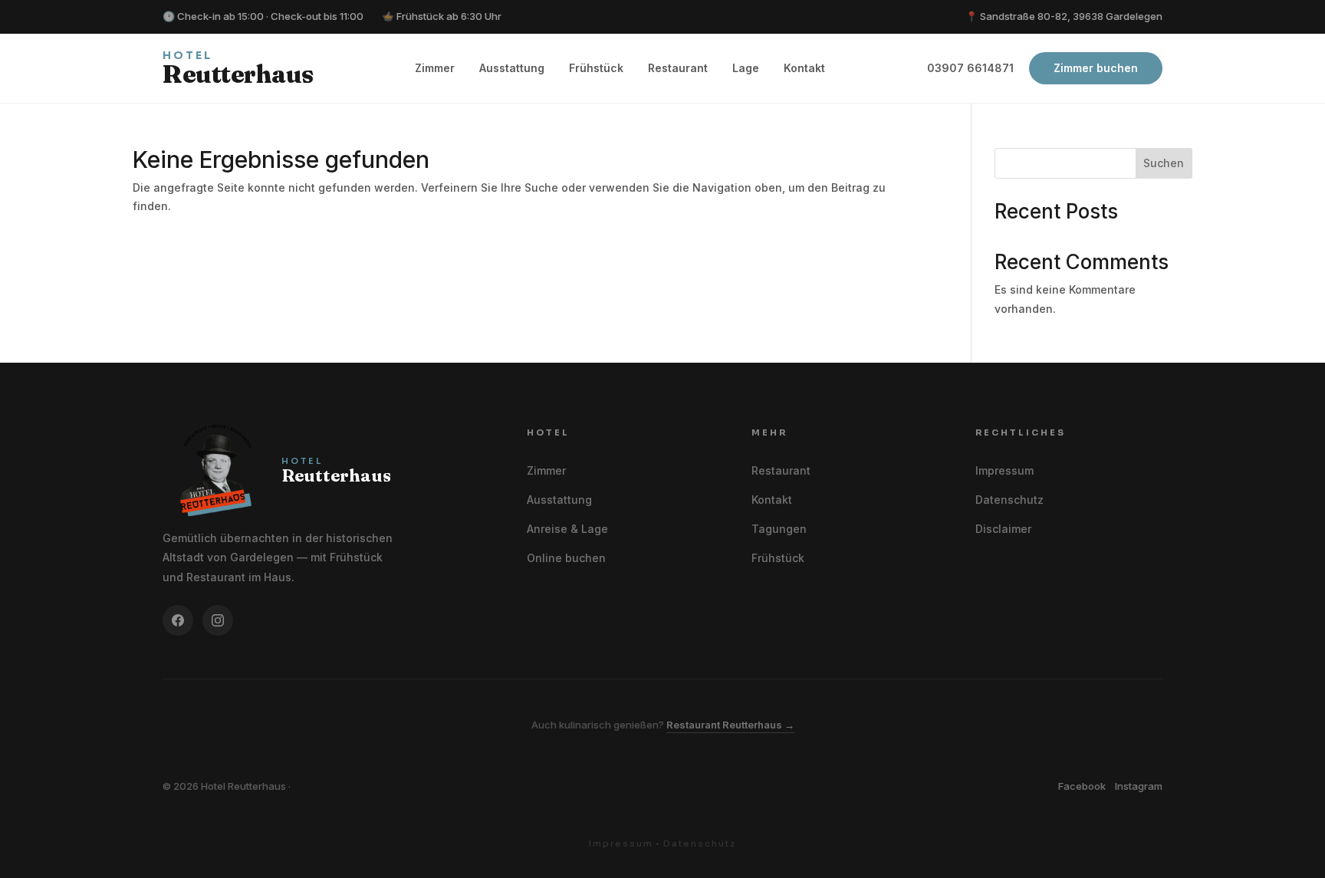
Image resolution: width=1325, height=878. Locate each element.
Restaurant (678, 67)
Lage (745, 67)
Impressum (1004, 470)
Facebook (1082, 786)
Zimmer (435, 67)
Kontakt (804, 67)
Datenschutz (1009, 499)
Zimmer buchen (1096, 67)
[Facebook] (178, 620)
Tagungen (779, 528)
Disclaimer (1003, 528)
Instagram (1138, 786)
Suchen (1163, 162)
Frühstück (596, 67)
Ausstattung (511, 67)
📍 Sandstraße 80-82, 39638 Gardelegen (1063, 16)
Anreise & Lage (567, 528)
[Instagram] (217, 620)
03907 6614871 (970, 67)
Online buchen (566, 557)
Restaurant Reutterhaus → (730, 725)
